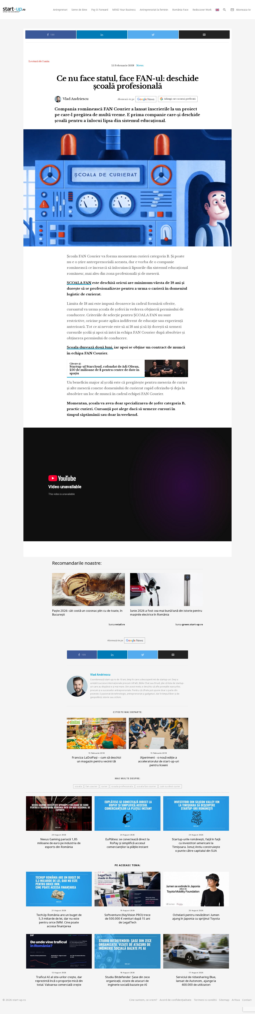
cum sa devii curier (170, 786)
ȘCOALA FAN (79, 283)
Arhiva (236, 1000)
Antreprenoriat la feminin (154, 9)
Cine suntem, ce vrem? (143, 1000)
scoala (78, 786)
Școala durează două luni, (90, 347)
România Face (180, 9)
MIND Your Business (124, 9)
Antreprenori (60, 9)
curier (104, 786)
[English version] (217, 9)
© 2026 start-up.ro (14, 1000)
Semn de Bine (79, 9)
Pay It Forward (99, 9)
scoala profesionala (122, 786)
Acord (175, 1000)
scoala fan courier (146, 786)
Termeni (205, 1000)
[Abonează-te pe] (145, 99)
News (139, 65)
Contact (247, 1000)
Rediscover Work (202, 9)
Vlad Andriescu (75, 99)
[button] (224, 9)
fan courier (91, 786)
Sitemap (224, 1000)
